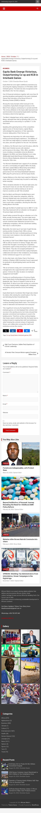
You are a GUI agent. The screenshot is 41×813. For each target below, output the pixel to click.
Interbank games (23, 335)
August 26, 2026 (14, 768)
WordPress (35, 805)
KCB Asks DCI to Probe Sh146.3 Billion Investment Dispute (22, 765)
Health (3, 733)
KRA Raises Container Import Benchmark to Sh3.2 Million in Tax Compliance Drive (23, 773)
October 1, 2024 (7, 81)
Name (5, 395)
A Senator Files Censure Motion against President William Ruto (20, 353)
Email (5, 404)
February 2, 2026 (8, 544)
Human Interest (6, 736)
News (3, 741)
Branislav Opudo (25, 768)
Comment (6, 372)
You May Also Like (11, 439)
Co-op (8, 335)
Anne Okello (17, 544)
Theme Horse (12, 805)
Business (6, 68)
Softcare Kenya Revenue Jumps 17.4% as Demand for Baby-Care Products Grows (23, 790)
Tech (2, 749)
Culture (3, 728)
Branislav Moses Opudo (21, 81)
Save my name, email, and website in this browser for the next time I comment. (19, 424)
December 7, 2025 (8, 581)
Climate (3, 726)
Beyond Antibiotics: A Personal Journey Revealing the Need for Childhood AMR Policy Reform (18, 504)
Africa (3, 718)
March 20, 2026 (7, 472)
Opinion (5, 463)
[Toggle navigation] (3, 8)
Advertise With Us (7, 618)
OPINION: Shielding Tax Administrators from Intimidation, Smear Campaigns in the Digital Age (20, 576)
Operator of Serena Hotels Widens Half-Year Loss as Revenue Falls (24, 781)
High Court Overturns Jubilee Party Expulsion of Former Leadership (19, 345)
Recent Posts (8, 760)
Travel (3, 752)
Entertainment (5, 731)
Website (5, 412)
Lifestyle (4, 739)
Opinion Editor (17, 472)
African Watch (25, 802)
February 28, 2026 (8, 509)
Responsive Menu (38, 1)
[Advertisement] (20, 32)
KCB (30, 335)
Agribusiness (5, 720)
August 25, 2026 (14, 784)
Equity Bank (14, 335)
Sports (3, 746)
